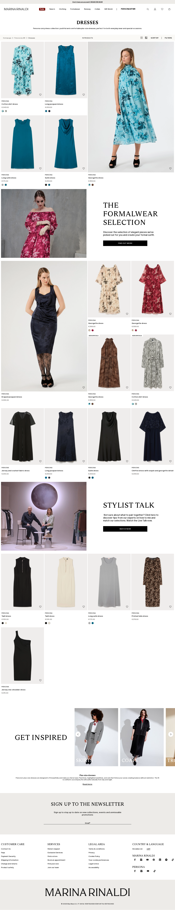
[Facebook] (75, 474)
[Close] (110, 416)
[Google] (67, 474)
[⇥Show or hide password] (108, 447)
